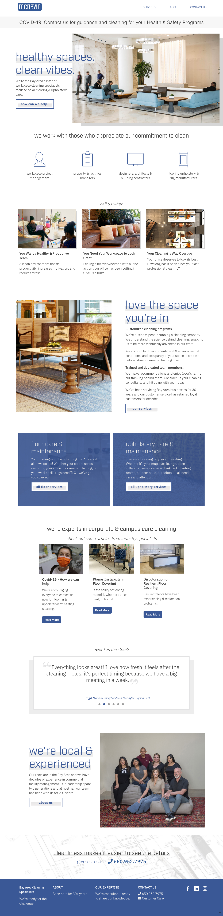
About (174, 7)
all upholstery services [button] (149, 486)
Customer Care (153, 898)
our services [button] (142, 408)
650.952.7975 (129, 861)
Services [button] (151, 7)
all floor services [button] (49, 486)
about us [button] (46, 802)
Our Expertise (107, 887)
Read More (51, 619)
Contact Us (198, 7)
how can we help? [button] (35, 104)
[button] (100, 704)
